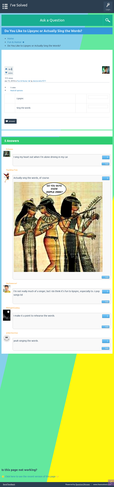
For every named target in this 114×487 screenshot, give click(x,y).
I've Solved (18, 5)
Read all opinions (16, 90)
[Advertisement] (57, 56)
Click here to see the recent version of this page (30, 476)
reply (107, 164)
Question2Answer (83, 484)
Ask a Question (52, 20)
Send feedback (9, 485)
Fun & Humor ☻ (23, 81)
